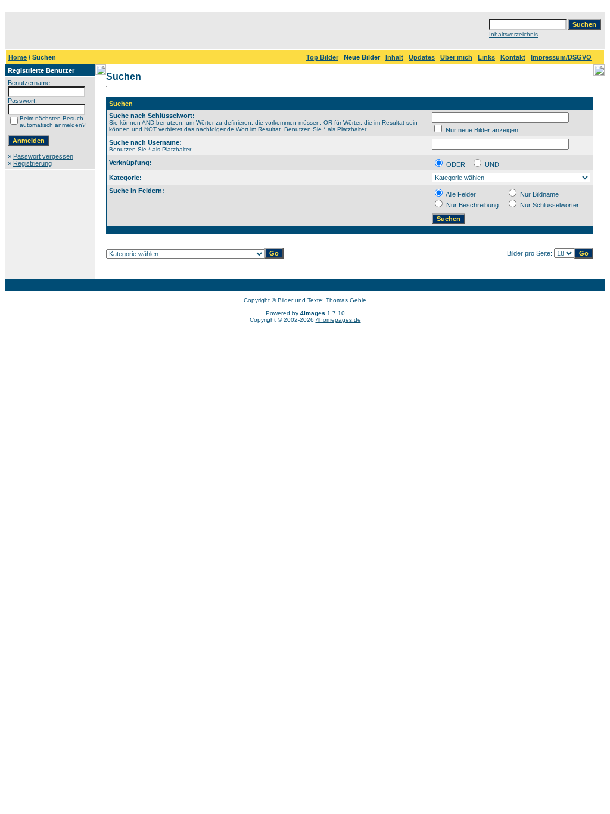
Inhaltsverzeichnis (513, 34)
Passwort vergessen (43, 156)
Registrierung (32, 163)
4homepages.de (338, 319)
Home (17, 57)
